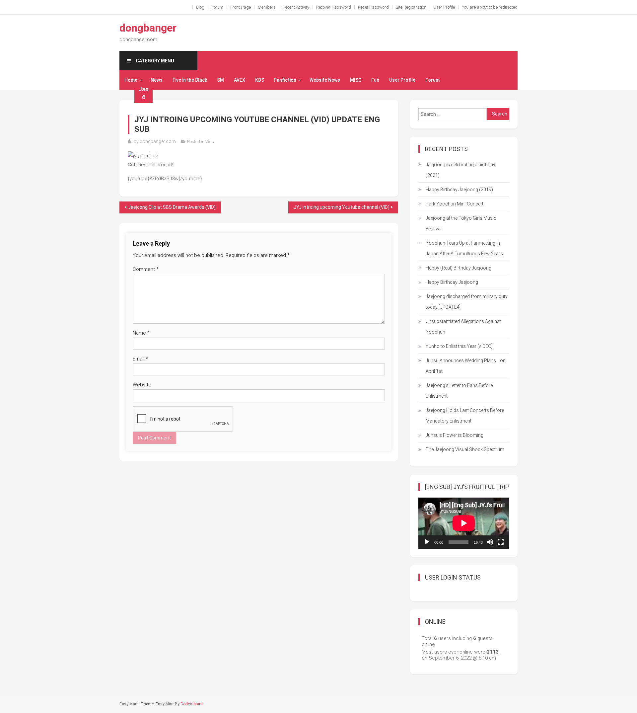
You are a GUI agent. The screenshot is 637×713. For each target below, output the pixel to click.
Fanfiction (285, 80)
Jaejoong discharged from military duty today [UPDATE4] (467, 302)
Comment (146, 269)
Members (267, 7)
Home (130, 80)
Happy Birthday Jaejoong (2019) (459, 189)
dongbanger (148, 28)
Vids (209, 141)
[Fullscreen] (500, 542)
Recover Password (333, 7)
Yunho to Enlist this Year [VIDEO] (459, 346)
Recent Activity (296, 7)
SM (220, 80)
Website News (325, 80)
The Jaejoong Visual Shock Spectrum (465, 449)
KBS (259, 80)
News (157, 80)
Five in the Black (190, 80)
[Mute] (490, 542)
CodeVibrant (191, 704)
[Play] (427, 542)
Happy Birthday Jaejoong (452, 282)
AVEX (239, 80)
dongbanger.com (158, 141)
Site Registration (411, 7)
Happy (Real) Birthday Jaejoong (458, 268)
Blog (200, 7)
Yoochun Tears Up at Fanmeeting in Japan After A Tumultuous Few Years (464, 248)
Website (142, 385)
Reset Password (373, 7)
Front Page (240, 7)
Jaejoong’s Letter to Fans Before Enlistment (459, 391)
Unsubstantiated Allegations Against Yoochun (463, 327)
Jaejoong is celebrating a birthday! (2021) (461, 170)
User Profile (444, 7)
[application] (463, 523)
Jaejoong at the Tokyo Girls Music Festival (461, 223)
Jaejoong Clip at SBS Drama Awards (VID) (172, 207)
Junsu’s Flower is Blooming (454, 435)
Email (140, 359)
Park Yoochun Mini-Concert (454, 203)
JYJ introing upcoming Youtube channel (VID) (341, 207)
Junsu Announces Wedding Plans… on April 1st (466, 366)
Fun (375, 80)
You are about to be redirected (490, 7)
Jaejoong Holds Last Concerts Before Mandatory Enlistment (465, 416)
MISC (355, 80)
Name (141, 333)
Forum (217, 7)
